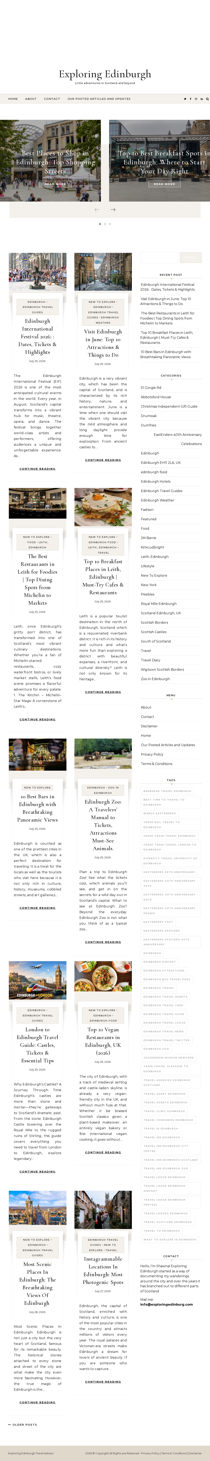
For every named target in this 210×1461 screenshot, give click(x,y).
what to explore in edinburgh (170, 1239)
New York (149, 585)
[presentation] (97, 210)
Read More (55, 184)
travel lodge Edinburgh (165, 1177)
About (31, 98)
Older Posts (24, 1424)
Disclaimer (149, 726)
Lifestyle (147, 566)
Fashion (147, 510)
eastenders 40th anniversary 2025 (170, 883)
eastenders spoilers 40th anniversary (167, 942)
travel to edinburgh (162, 1230)
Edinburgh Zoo (156, 1048)
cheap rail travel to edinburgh (162, 825)
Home (13, 98)
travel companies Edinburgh (168, 1120)
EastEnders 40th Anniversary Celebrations (178, 439)
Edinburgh (37, 301)
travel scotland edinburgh (168, 1222)
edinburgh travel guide (164, 1014)
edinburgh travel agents (166, 996)
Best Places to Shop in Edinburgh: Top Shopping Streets (55, 162)
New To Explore (102, 301)
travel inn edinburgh (162, 1137)
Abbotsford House (156, 397)
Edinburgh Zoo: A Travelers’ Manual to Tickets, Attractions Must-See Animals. (103, 825)
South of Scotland (156, 641)
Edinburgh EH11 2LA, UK (161, 463)
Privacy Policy (152, 754)
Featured (148, 519)
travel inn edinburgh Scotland (171, 1159)
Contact (52, 98)
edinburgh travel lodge (165, 1022)
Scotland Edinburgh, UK (161, 613)
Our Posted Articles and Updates (99, 98)
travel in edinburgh (161, 1128)
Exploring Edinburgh (105, 73)
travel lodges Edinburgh (166, 1213)
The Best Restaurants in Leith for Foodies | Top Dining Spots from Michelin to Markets (37, 579)
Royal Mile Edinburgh (159, 604)
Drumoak (149, 416)
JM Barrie (148, 538)
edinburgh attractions (164, 970)
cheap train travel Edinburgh (170, 835)
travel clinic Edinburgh (164, 1111)
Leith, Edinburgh (102, 547)
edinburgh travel (159, 988)
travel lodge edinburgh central (165, 1202)
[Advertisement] (105, 28)
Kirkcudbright (152, 547)
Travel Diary (150, 660)
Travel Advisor (45, 1453)
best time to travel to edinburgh (164, 802)
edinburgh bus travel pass (167, 979)
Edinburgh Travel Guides (161, 491)
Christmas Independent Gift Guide (169, 406)
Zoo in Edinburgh (155, 679)
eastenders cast (158, 922)
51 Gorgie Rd (151, 388)
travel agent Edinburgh (165, 1093)
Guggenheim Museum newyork (169, 1057)
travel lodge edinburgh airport (165, 1188)
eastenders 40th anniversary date (170, 897)
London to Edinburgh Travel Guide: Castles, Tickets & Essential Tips (37, 1045)
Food (31, 542)
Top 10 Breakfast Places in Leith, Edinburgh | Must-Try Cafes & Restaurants (103, 577)
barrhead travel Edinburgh (168, 791)
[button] (100, 224)
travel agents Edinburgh (166, 1102)
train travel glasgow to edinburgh (166, 1069)
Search (190, 257)
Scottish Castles (153, 632)
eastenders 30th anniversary (169, 872)
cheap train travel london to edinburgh (170, 847)
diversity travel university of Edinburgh (170, 861)
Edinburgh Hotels (155, 481)
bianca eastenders (160, 813)
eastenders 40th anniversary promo (170, 911)
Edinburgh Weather (157, 500)
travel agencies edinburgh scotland (167, 1083)
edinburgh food (102, 542)
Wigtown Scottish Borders (162, 670)
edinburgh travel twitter (167, 1040)
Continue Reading (37, 468)
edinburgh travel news (164, 1031)
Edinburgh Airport (160, 961)
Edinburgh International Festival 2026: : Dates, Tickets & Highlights (37, 336)
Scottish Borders (154, 623)
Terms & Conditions (156, 764)
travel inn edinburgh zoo (166, 1168)
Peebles (147, 594)
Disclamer (195, 1453)
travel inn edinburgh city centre (166, 1149)
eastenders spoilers (162, 930)
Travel (103, 552)
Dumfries (148, 425)
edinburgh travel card (164, 1005)
